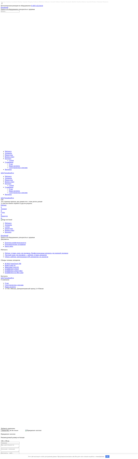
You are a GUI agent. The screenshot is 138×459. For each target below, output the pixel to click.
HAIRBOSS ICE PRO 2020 (14, 273)
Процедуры (9, 155)
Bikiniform (41, 1)
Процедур (4, 217)
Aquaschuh (89, 1)
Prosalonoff (4, 7)
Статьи (11, 160)
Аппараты (8, 153)
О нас (11, 164)
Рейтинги (8, 151)
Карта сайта (9, 246)
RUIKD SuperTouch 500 (13, 263)
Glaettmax (20, 1)
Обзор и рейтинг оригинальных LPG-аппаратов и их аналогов (26, 257)
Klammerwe (105, 1)
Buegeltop (30, 1)
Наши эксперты (14, 166)
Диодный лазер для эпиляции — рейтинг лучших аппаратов (26, 255)
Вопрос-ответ (9, 157)
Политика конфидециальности (15, 243)
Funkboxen (36, 1)
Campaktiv (25, 1)
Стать (3, 213)
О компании (9, 162)
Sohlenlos (58, 1)
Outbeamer (47, 1)
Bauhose (84, 1)
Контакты (8, 169)
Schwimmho (68, 1)
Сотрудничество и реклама (18, 168)
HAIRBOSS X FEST (12, 269)
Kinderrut (94, 1)
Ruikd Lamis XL (10, 265)
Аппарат (4, 209)
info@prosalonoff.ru (7, 173)
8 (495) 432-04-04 (37, 6)
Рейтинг (4, 206)
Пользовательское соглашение (15, 244)
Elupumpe (3, 1)
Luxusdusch (14, 1)
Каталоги (8, 158)
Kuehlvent (79, 1)
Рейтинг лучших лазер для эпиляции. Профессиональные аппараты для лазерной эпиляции (36, 253)
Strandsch (63, 1)
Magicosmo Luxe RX (12, 267)
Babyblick (74, 1)
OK (107, 456)
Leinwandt (52, 1)
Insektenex (8, 1)
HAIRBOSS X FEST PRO (14, 271)
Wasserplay (99, 1)
